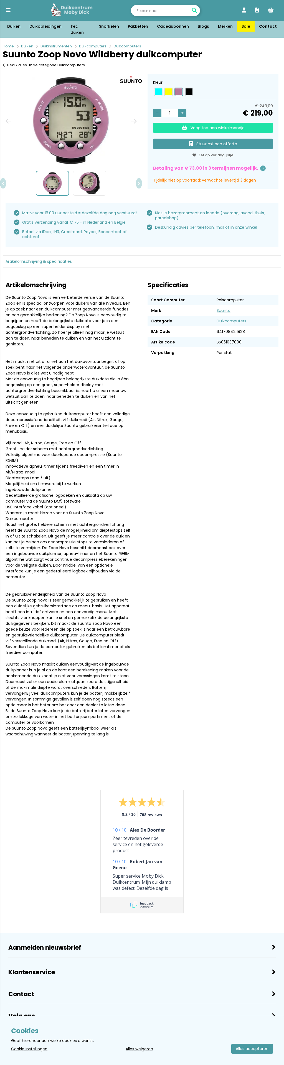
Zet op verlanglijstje (216, 155)
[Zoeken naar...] (194, 10)
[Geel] (168, 91)
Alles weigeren (139, 1049)
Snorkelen (109, 26)
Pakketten (138, 26)
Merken (225, 26)
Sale (246, 26)
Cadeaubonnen (173, 26)
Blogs (203, 26)
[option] (71, 121)
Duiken (14, 26)
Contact (268, 26)
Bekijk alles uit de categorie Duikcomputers (46, 65)
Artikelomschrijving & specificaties (39, 261)
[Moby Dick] (71, 10)
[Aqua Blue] (158, 91)
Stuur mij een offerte (216, 144)
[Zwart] (189, 91)
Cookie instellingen (29, 1049)
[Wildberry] (178, 91)
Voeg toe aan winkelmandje (218, 128)
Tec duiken (77, 29)
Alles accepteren (252, 1048)
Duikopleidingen (45, 26)
